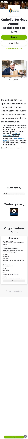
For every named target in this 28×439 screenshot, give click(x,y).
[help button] (25, 436)
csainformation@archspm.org (11, 274)
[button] (14, 211)
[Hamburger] (25, 2)
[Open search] (19, 2)
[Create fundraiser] (17, 2)
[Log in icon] (22, 2)
